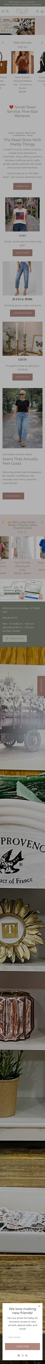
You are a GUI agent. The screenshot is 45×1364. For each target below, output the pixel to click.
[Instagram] (23, 1355)
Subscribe (22, 1346)
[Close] (39, 1306)
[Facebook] (19, 1355)
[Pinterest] (26, 1355)
